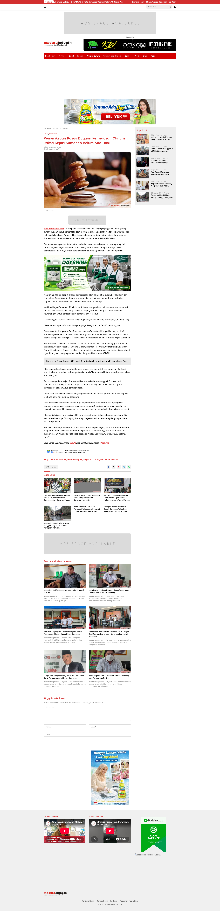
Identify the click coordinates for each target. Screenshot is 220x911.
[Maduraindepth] (58, 43)
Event (145, 56)
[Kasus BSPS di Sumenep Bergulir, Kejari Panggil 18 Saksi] (65, 576)
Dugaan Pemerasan (53, 459)
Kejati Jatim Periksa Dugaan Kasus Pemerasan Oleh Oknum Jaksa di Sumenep (109, 591)
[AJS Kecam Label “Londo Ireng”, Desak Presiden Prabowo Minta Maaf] (142, 139)
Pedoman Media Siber (129, 901)
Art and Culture (93, 56)
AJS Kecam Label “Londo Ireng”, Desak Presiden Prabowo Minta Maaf (162, 138)
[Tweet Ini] (113, 467)
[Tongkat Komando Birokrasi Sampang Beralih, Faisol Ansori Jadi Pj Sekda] (142, 162)
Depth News (50, 56)
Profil (137, 56)
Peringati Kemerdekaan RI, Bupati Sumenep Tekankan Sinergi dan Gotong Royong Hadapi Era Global (115, 509)
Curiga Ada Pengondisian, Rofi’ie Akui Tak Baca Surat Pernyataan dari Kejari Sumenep (64, 677)
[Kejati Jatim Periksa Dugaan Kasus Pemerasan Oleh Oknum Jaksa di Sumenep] (110, 576)
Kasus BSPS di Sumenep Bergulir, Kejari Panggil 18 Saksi (64, 591)
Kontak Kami (102, 901)
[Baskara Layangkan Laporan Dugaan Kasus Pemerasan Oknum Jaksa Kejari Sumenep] (65, 617)
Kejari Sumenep (71, 459)
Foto (153, 56)
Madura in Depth (55, 147)
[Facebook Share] (108, 467)
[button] (169, 7)
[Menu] (45, 7)
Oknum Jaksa (98, 459)
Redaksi (113, 901)
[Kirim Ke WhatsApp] (129, 467)
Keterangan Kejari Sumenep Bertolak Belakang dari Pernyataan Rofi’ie (109, 677)
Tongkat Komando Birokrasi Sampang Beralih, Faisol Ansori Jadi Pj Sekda (162, 161)
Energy (80, 56)
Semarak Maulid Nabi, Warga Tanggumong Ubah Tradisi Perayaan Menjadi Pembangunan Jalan (125, 2)
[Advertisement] (120, 78)
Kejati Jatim (85, 459)
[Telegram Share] (124, 467)
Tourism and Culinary (112, 56)
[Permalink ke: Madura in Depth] (46, 148)
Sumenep (53, 134)
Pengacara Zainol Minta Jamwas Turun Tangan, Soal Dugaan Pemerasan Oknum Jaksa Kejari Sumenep (109, 634)
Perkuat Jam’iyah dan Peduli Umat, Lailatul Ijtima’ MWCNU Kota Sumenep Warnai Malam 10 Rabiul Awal (116, 497)
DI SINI (73, 442)
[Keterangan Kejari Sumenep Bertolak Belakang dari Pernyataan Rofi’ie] (110, 661)
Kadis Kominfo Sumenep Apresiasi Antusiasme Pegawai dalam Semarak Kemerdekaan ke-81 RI (87, 509)
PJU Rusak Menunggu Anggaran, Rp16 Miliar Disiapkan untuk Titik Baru (162, 173)
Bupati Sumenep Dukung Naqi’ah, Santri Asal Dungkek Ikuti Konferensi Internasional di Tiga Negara (161, 184)
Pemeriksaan (111, 459)
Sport (71, 56)
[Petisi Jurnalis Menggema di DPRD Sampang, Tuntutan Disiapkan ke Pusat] (142, 150)
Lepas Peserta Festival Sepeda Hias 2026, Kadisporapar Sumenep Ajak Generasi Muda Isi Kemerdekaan (57, 497)
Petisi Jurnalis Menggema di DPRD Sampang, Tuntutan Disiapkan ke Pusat (162, 150)
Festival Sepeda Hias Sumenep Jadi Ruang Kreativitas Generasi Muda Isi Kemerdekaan (87, 497)
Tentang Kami (88, 901)
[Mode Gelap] (175, 7)
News (61, 56)
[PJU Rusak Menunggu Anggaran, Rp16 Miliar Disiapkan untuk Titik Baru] (142, 173)
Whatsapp (104, 442)
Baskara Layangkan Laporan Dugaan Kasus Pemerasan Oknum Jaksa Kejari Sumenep (63, 633)
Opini (127, 56)
